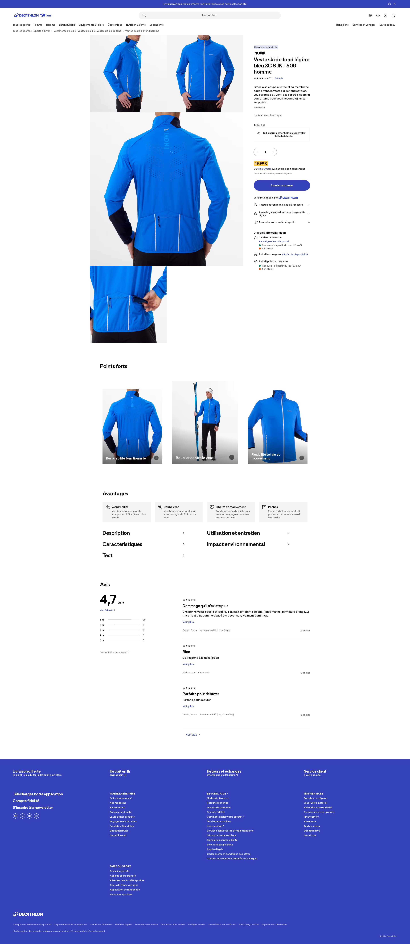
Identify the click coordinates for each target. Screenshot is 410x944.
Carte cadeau (387, 24)
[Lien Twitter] (22, 816)
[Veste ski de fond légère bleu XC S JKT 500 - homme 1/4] (205, 73)
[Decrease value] (257, 152)
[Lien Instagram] (36, 816)
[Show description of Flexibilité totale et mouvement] (301, 457)
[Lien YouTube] (29, 816)
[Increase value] (273, 152)
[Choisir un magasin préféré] (370, 15)
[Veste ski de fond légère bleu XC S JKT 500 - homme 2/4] (128, 73)
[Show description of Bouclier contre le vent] (231, 457)
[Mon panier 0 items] (393, 15)
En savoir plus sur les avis (113, 652)
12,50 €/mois (264, 169)
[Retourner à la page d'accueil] (33, 15)
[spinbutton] (265, 152)
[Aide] (378, 15)
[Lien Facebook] (15, 816)
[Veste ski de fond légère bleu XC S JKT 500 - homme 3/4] (166, 189)
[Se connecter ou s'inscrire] (386, 15)
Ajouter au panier (282, 185)
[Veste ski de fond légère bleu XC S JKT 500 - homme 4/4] (128, 304)
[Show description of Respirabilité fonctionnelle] (156, 457)
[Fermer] (394, 3)
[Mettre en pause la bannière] (389, 3)
